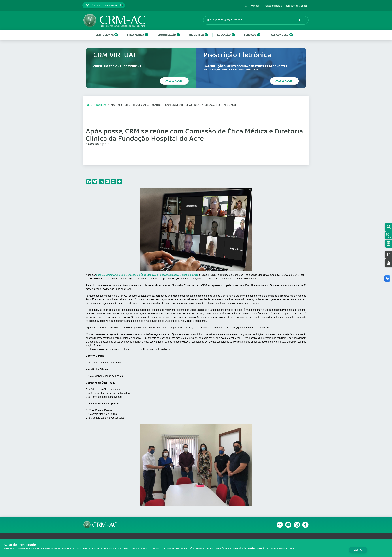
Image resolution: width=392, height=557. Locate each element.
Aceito (358, 550)
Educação (224, 35)
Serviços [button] (250, 35)
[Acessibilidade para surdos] (388, 263)
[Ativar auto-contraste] (388, 255)
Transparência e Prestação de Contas (285, 6)
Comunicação (166, 35)
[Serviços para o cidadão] (388, 227)
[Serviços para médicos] (388, 235)
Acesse (174, 81)
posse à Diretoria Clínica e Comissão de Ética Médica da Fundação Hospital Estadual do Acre (147, 275)
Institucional (104, 35)
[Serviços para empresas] (388, 244)
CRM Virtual (252, 6)
